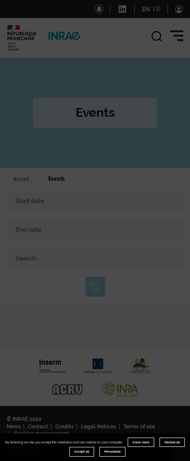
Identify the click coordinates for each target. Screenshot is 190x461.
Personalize (112, 452)
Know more (141, 442)
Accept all (81, 452)
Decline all (172, 442)
